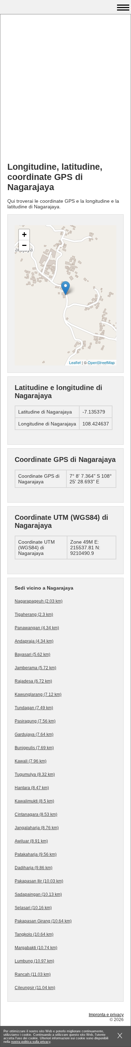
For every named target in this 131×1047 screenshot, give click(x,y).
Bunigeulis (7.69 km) (34, 747)
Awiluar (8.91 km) (31, 841)
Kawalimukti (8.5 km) (34, 801)
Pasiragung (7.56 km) (35, 721)
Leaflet (75, 362)
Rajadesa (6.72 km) (33, 681)
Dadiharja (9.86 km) (33, 867)
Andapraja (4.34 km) (34, 641)
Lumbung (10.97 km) (34, 961)
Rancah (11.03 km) (33, 974)
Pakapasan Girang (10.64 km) (43, 921)
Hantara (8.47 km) (32, 787)
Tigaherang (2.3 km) (34, 614)
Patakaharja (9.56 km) (36, 854)
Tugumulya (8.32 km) (35, 774)
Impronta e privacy (106, 1014)
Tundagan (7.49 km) (34, 707)
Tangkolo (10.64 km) (34, 934)
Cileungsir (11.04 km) (35, 987)
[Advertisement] (65, 90)
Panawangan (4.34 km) (37, 627)
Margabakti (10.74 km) (36, 947)
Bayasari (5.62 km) (32, 654)
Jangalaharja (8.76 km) (37, 827)
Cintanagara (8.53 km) (36, 814)
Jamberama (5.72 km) (35, 667)
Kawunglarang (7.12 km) (38, 694)
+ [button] (24, 234)
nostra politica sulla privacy (30, 1041)
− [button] (24, 245)
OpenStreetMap (101, 362)
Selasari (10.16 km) (33, 907)
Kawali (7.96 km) (30, 761)
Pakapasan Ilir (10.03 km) (39, 881)
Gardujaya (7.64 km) (34, 734)
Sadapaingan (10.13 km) (38, 894)
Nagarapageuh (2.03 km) (39, 601)
